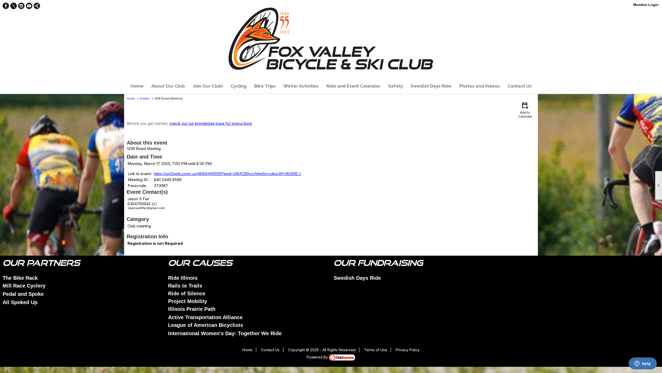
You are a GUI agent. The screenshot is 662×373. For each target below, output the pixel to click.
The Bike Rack (20, 278)
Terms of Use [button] (375, 350)
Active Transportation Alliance (205, 317)
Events (145, 98)
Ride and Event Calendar (353, 86)
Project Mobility (187, 301)
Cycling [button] (238, 86)
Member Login (646, 5)
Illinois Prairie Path (191, 309)
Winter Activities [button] (301, 86)
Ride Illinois (183, 278)
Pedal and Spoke (23, 294)
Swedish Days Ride (431, 86)
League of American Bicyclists (205, 325)
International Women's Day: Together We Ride (225, 333)
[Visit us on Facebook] (6, 6)
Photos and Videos (479, 86)
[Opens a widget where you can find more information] (642, 363)
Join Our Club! (208, 86)
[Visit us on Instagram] (21, 6)
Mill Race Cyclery (24, 286)
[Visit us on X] (13, 6)
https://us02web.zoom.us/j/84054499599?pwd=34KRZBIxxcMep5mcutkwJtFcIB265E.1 (227, 173)
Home (137, 86)
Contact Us (520, 86)
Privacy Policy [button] (408, 350)
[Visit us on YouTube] (29, 6)
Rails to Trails (185, 286)
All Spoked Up (20, 302)
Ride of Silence (186, 293)
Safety (395, 86)
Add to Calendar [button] (525, 109)
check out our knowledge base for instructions (210, 123)
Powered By (318, 357)
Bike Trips (265, 86)
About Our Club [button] (168, 86)
